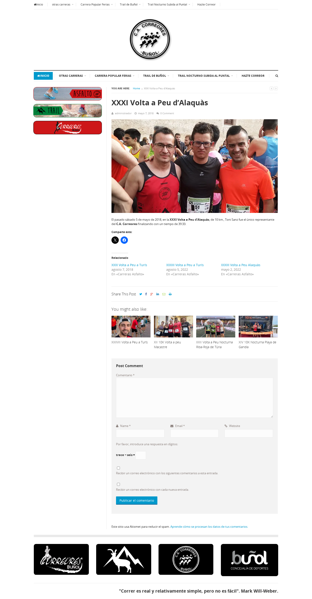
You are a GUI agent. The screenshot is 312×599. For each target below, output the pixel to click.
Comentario (125, 375)
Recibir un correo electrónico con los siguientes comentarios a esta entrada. (167, 473)
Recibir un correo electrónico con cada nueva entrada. (152, 490)
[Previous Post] (271, 88)
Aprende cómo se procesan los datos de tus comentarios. (209, 527)
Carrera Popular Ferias (95, 4)
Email (180, 426)
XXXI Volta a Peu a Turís (129, 265)
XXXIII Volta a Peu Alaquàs (240, 265)
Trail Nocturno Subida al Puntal (167, 4)
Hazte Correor (206, 4)
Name (125, 426)
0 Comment (167, 113)
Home (136, 88)
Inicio (39, 4)
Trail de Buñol (128, 4)
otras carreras (61, 4)
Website (234, 426)
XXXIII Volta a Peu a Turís (185, 265)
